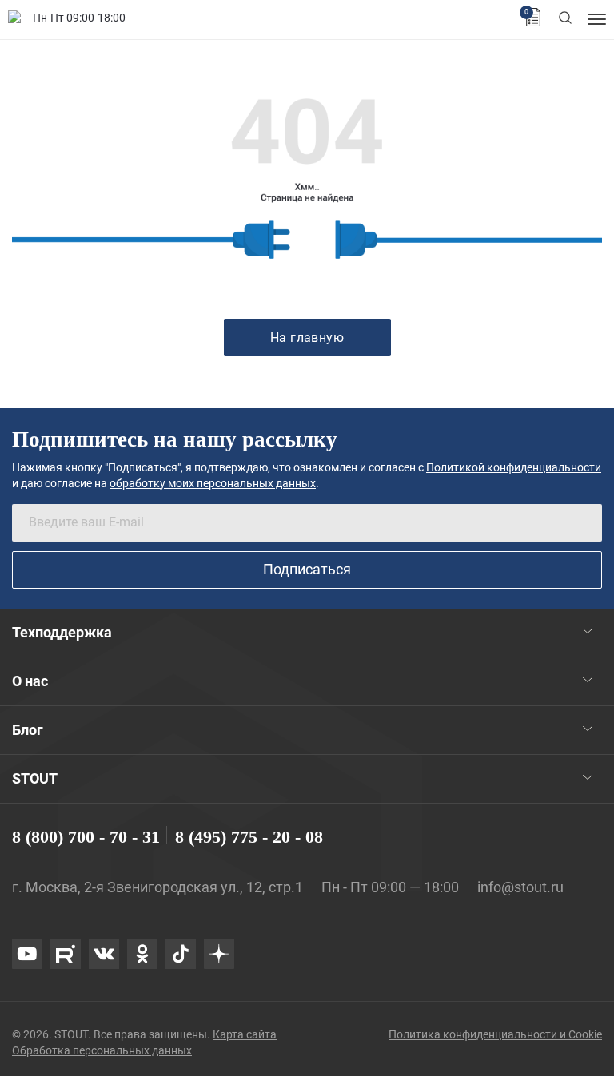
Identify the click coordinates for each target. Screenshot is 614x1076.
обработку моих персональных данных (213, 483)
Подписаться (307, 569)
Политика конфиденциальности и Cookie (495, 1034)
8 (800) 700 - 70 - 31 (86, 837)
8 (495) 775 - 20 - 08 (249, 837)
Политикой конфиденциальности (513, 467)
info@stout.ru (520, 887)
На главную (307, 337)
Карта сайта (245, 1034)
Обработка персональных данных (102, 1050)
